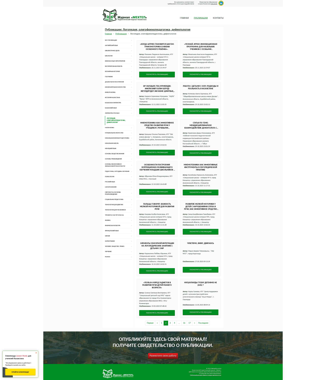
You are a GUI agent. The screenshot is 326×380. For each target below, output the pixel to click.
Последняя (203, 323)
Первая (150, 323)
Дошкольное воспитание (114, 82)
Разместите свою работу (163, 356)
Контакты (218, 18)
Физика (107, 220)
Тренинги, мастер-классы (114, 215)
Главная (184, 18)
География (109, 77)
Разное (107, 257)
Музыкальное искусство (114, 133)
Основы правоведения (113, 159)
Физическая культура (112, 225)
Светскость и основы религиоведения (113, 193)
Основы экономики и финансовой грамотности (115, 165)
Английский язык (111, 45)
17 (189, 323)
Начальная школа (112, 143)
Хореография (110, 241)
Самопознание (110, 187)
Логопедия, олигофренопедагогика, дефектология (116, 120)
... (179, 323)
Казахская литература (113, 103)
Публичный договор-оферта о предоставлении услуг (205, 375)
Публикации (201, 18)
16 (184, 323)
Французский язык (112, 231)
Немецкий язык (110, 148)
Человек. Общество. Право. (115, 246)
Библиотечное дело (112, 50)
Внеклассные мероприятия (115, 61)
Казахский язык (111, 108)
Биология (108, 56)
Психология (109, 176)
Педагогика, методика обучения (117, 171)
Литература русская (112, 113)
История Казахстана (112, 97)
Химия (107, 236)
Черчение (108, 251)
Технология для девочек (114, 205)
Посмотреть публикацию (157, 74)
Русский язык (110, 182)
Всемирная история (112, 71)
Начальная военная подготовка (117, 138)
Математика (109, 127)
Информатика (110, 92)
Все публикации (111, 40)
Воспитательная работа (113, 66)
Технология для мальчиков (115, 210)
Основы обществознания (114, 154)
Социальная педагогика (114, 199)
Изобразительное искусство (115, 87)
